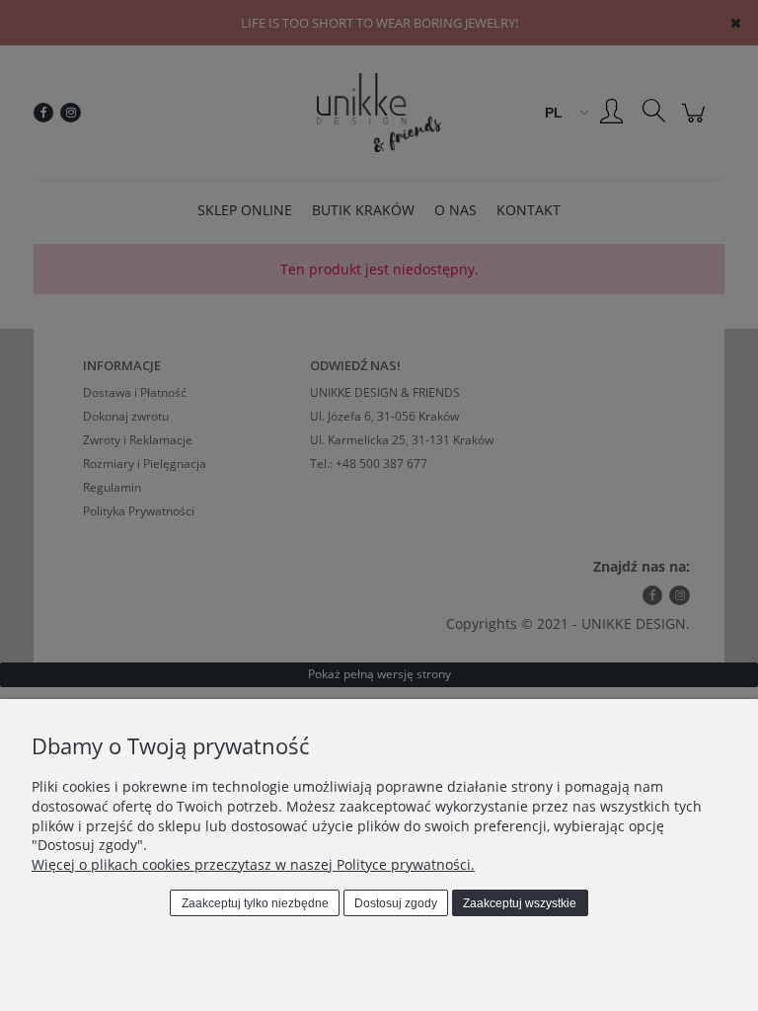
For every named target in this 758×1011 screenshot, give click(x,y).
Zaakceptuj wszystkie (519, 903)
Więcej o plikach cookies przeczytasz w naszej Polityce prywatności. (253, 864)
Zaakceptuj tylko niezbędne (255, 903)
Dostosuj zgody (395, 903)
